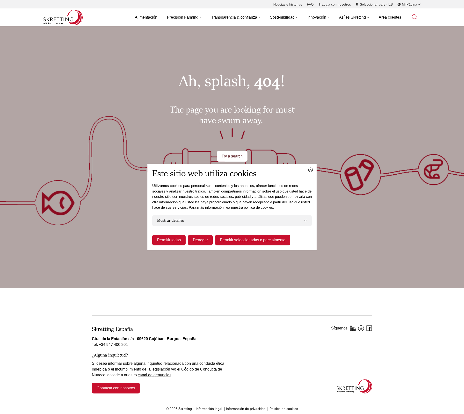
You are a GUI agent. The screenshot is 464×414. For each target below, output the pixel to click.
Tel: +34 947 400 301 (110, 345)
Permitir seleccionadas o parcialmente (252, 240)
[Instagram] (361, 328)
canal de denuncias (154, 375)
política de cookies (258, 207)
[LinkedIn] (353, 328)
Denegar (200, 240)
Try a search (232, 156)
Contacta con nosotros (116, 388)
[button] (184, 17)
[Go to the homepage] (354, 386)
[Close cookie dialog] (310, 169)
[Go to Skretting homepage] (63, 17)
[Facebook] (369, 328)
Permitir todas (169, 240)
